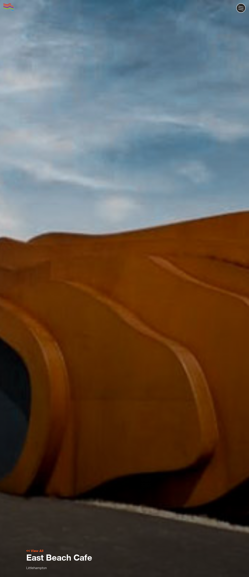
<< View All (34, 551)
